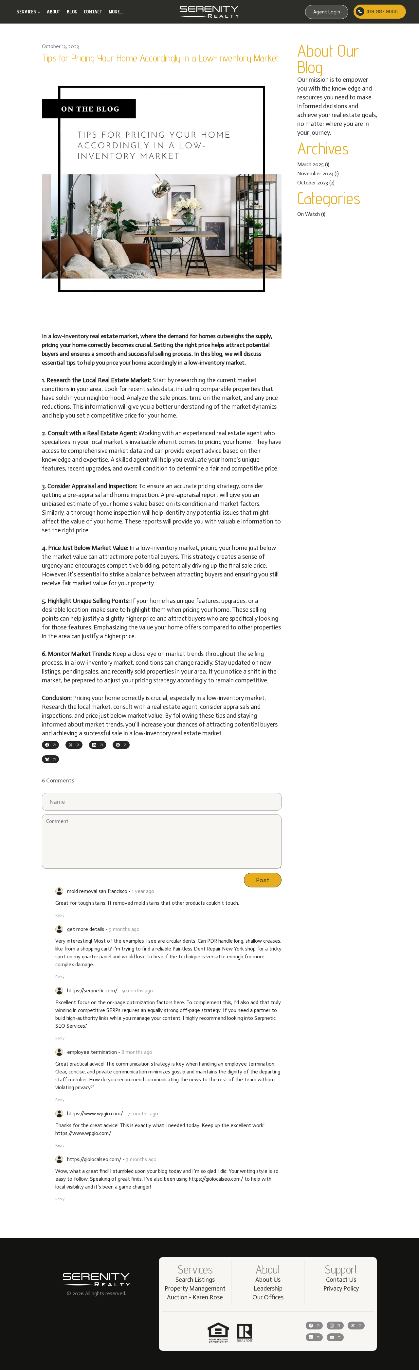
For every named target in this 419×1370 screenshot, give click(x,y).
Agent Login (326, 12)
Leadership (268, 1288)
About (53, 12)
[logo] (209, 11)
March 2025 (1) (313, 164)
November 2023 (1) (318, 173)
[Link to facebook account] (314, 1325)
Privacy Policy (341, 1288)
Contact (93, 12)
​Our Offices (267, 1297)
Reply (59, 915)
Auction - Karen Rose (195, 1297)
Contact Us (341, 1279)
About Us (268, 1279)
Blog (72, 12)
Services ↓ (28, 12)
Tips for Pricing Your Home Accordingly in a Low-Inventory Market (160, 58)
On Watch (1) (311, 214)
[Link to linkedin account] (314, 1337)
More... (116, 12)
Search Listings (195, 1279)
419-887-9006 (382, 11)
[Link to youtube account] (335, 1337)
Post (262, 880)
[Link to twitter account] (356, 1325)
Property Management (195, 1288)
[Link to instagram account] (335, 1325)
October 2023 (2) (316, 183)
